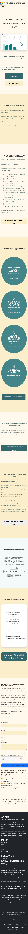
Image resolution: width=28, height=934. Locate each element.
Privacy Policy (5, 851)
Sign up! (14, 76)
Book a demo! (14, 83)
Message (4, 742)
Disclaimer (4, 842)
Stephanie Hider (13, 912)
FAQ (2, 844)
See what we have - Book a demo (14, 221)
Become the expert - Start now (14, 448)
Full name (4, 722)
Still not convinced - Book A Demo (14, 522)
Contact (3, 847)
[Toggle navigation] (3, 7)
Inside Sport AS (10, 914)
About (3, 849)
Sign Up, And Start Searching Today (14, 656)
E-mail (3, 730)
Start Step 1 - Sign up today (13, 397)
